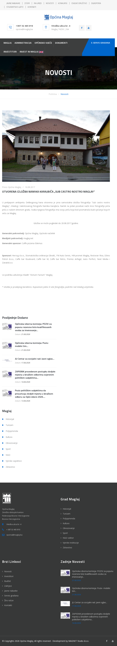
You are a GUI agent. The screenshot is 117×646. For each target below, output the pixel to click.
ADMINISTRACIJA (23, 43)
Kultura (9, 437)
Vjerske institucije (71, 542)
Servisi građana (11, 595)
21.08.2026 (25, 334)
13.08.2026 (25, 401)
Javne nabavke (11, 590)
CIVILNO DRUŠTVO (79, 3)
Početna (53, 94)
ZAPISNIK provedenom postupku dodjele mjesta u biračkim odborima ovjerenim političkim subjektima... (35, 375)
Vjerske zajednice (14, 461)
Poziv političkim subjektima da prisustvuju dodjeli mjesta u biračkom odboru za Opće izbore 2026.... (34, 394)
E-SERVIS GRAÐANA (100, 42)
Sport (8, 449)
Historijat (10, 419)
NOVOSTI (50, 3)
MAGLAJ (8, 43)
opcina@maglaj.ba (24, 29)
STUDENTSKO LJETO (14, 6)
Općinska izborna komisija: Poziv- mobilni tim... (32, 344)
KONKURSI (62, 3)
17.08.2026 (25, 362)
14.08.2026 (25, 382)
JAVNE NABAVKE (13, 3)
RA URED (38, 3)
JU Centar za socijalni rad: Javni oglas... (34, 358)
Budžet (7, 581)
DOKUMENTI (61, 43)
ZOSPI (27, 3)
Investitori (8, 576)
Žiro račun (9, 600)
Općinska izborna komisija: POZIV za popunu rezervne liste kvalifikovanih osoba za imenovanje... (33, 327)
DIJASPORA (96, 3)
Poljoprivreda (12, 431)
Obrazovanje (12, 443)
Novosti (64, 94)
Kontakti (8, 605)
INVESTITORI (10, 51)
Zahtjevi (8, 586)
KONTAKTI (32, 6)
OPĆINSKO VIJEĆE (43, 43)
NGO (8, 455)
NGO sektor (68, 537)
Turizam (9, 425)
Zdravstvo (10, 467)
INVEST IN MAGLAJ (29, 51)
